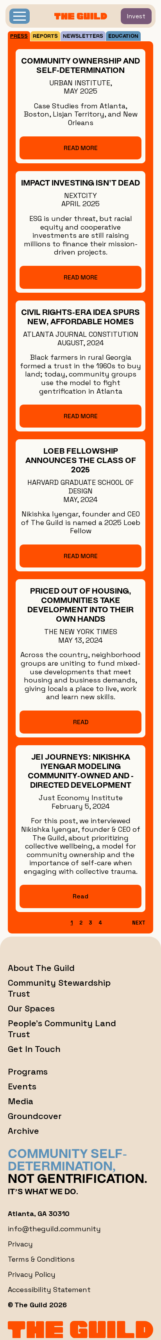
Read (80, 896)
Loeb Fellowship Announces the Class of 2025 (80, 461)
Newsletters (83, 36)
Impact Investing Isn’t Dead (80, 183)
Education (123, 36)
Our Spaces (31, 1008)
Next (138, 923)
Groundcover (35, 1115)
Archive (23, 1130)
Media (20, 1101)
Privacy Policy (31, 1274)
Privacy (20, 1243)
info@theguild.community (54, 1228)
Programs (28, 1071)
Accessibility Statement (49, 1289)
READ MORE (81, 148)
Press (19, 36)
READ (80, 722)
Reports (45, 36)
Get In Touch (34, 1048)
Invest (136, 16)
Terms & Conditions (41, 1259)
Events (22, 1086)
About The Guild (41, 967)
